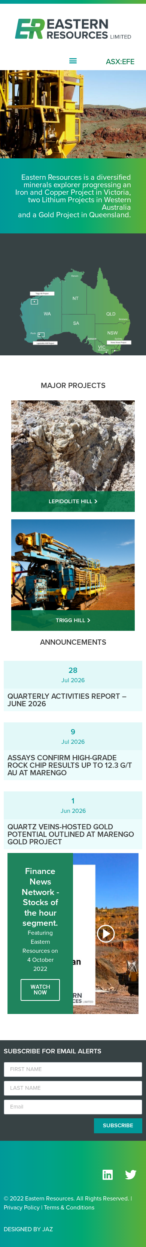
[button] (73, 60)
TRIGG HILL (71, 620)
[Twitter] (130, 1175)
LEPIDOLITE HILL (71, 501)
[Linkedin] (107, 1175)
